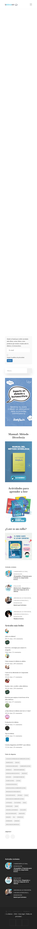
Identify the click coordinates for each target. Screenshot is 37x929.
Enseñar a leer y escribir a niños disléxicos (16, 686)
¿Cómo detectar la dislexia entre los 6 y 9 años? (18, 711)
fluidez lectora (10, 780)
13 (28, 138)
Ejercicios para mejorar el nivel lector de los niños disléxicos (17, 698)
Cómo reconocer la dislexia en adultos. (15, 661)
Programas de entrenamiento (13, 791)
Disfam (16, 806)
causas (26, 795)
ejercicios (17, 820)
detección (8, 777)
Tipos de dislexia (9, 733)
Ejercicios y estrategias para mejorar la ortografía (15, 649)
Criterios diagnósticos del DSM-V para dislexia (17, 745)
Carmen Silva (14, 40)
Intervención (18, 574)
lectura (18, 780)
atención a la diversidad (12, 809)
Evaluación (17, 586)
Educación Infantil (10, 795)
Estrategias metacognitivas (12, 773)
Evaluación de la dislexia (11, 722)
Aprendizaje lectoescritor (22, 598)
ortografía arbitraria (19, 769)
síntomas (20, 795)
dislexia (17, 762)
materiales (8, 769)
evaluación (23, 809)
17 (28, 263)
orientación (22, 813)
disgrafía (8, 817)
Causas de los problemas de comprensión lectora (17, 758)
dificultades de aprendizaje (12, 824)
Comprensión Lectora (20, 571)
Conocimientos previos (18, 777)
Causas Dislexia (14, 73)
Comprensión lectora (25, 766)
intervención (9, 806)
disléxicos (24, 773)
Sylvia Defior (17, 802)
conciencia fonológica (11, 784)
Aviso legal (21, 914)
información (9, 820)
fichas (24, 802)
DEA (14, 817)
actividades (9, 802)
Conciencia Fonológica (21, 600)
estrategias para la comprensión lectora (16, 788)
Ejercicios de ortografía (12, 766)
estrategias (20, 817)
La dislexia (9, 914)
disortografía (9, 762)
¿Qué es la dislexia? (10, 636)
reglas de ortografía (11, 813)
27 (28, 324)
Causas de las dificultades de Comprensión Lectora (16, 673)
